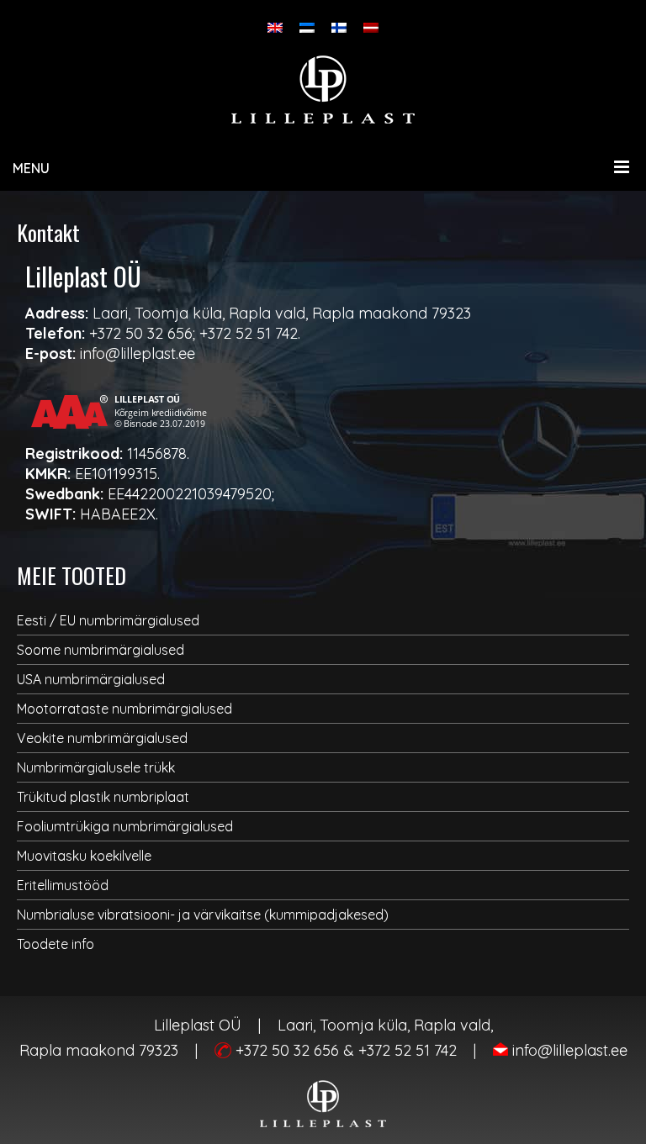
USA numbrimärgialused (91, 679)
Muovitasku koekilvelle (84, 855)
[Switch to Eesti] (307, 27)
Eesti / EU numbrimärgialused (108, 620)
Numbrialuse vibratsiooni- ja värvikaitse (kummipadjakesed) (203, 914)
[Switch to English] (275, 27)
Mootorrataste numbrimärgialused (124, 708)
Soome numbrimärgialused (100, 649)
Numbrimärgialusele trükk (96, 767)
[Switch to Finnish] (339, 27)
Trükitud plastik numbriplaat (103, 796)
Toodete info (55, 944)
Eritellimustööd (63, 885)
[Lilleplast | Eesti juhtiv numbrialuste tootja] (323, 89)
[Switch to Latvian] (371, 27)
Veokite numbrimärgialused (102, 738)
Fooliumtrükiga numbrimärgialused (125, 826)
